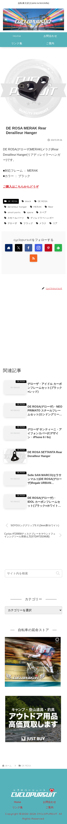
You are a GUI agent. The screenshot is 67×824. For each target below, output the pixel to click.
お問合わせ (49, 801)
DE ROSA (13, 201)
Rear (50, 206)
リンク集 (17, 807)
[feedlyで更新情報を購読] (58, 247)
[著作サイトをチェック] (8, 247)
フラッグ (28, 223)
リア (55, 223)
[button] (58, 573)
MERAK (38, 206)
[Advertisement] (33, 328)
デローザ (12, 223)
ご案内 (49, 807)
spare (30, 212)
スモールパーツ (16, 217)
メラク (42, 223)
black (28, 201)
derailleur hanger (17, 206)
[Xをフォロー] (18, 247)
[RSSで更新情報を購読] (33, 258)
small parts (14, 212)
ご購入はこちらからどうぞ (21, 186)
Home (17, 801)
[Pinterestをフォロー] (48, 247)
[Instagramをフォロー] (38, 247)
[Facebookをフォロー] (28, 247)
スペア (43, 212)
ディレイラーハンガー (42, 217)
